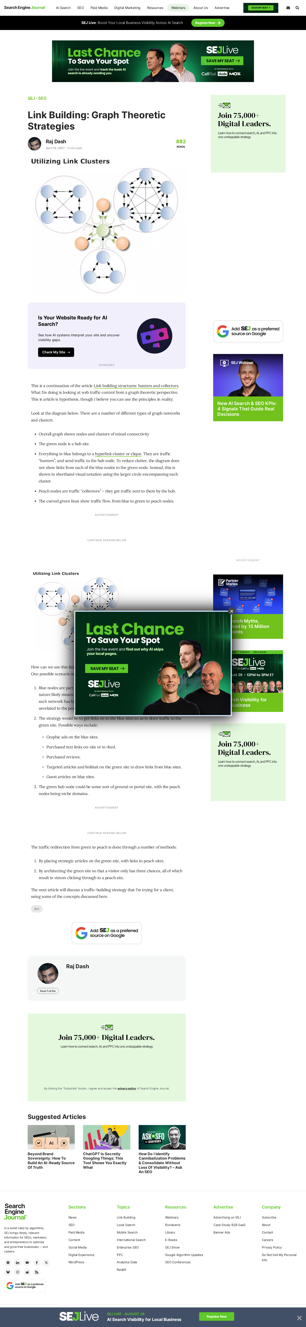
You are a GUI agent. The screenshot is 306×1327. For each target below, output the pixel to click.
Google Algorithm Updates (184, 1255)
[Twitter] (46, 1262)
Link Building (126, 1217)
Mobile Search (127, 1232)
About (266, 1225)
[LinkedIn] (17, 1262)
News (72, 1217)
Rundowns (172, 1225)
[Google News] (8, 1262)
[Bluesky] (8, 1272)
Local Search (126, 1225)
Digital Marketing (127, 8)
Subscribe (269, 1217)
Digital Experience (81, 1255)
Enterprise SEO (128, 1247)
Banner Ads (221, 1232)
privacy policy (127, 1088)
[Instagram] (17, 1272)
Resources (155, 8)
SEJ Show (172, 1247)
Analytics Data (127, 1262)
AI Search (63, 8)
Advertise (222, 8)
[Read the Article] (51, 1137)
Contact (267, 1232)
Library (170, 1232)
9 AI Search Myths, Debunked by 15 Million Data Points (243, 626)
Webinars (178, 8)
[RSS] (36, 1272)
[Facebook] (36, 1262)
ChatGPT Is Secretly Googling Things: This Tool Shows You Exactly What (105, 1161)
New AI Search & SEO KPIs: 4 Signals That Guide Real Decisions (246, 409)
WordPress (76, 1262)
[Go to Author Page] (34, 144)
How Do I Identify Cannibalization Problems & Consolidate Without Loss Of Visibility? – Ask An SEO (162, 1163)
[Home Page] (25, 8)
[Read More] (248, 594)
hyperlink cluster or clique (118, 453)
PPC (120, 1255)
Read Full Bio (48, 991)
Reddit (121, 1270)
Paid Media (99, 8)
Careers (268, 1240)
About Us (200, 8)
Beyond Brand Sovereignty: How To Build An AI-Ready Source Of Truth (51, 1161)
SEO (80, 8)
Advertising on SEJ (227, 1217)
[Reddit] (27, 1272)
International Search (131, 1240)
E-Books (171, 1240)
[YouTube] (27, 1262)
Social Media (77, 1247)
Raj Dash (56, 141)
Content (74, 1240)
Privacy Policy (272, 1247)
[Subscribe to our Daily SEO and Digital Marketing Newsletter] (288, 7)
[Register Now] (248, 375)
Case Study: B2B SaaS (229, 1225)
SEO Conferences (178, 1262)
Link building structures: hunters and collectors (136, 385)
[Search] (297, 7)
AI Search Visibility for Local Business (242, 702)
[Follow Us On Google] (107, 933)
